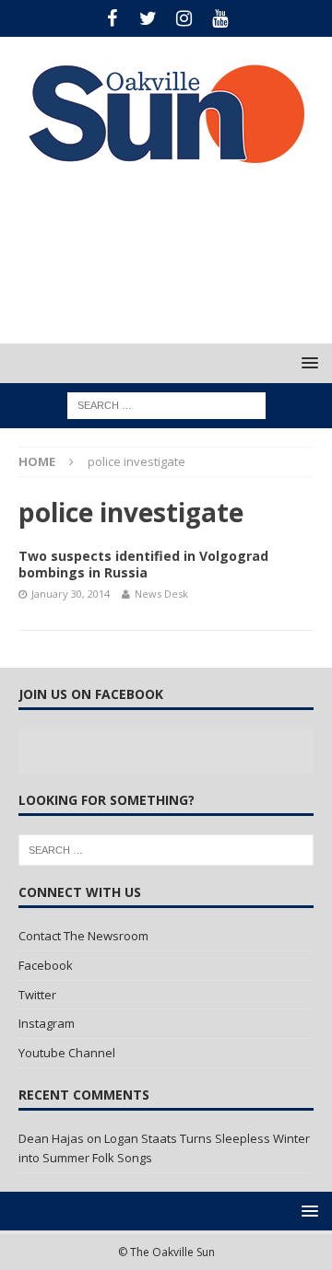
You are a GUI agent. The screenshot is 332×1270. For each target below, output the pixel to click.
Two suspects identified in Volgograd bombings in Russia (143, 564)
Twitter (37, 994)
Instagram (46, 1023)
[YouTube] (220, 18)
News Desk (161, 593)
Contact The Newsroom (83, 935)
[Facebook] (112, 18)
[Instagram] (184, 18)
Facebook (45, 965)
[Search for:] (166, 405)
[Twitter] (148, 18)
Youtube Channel (66, 1052)
